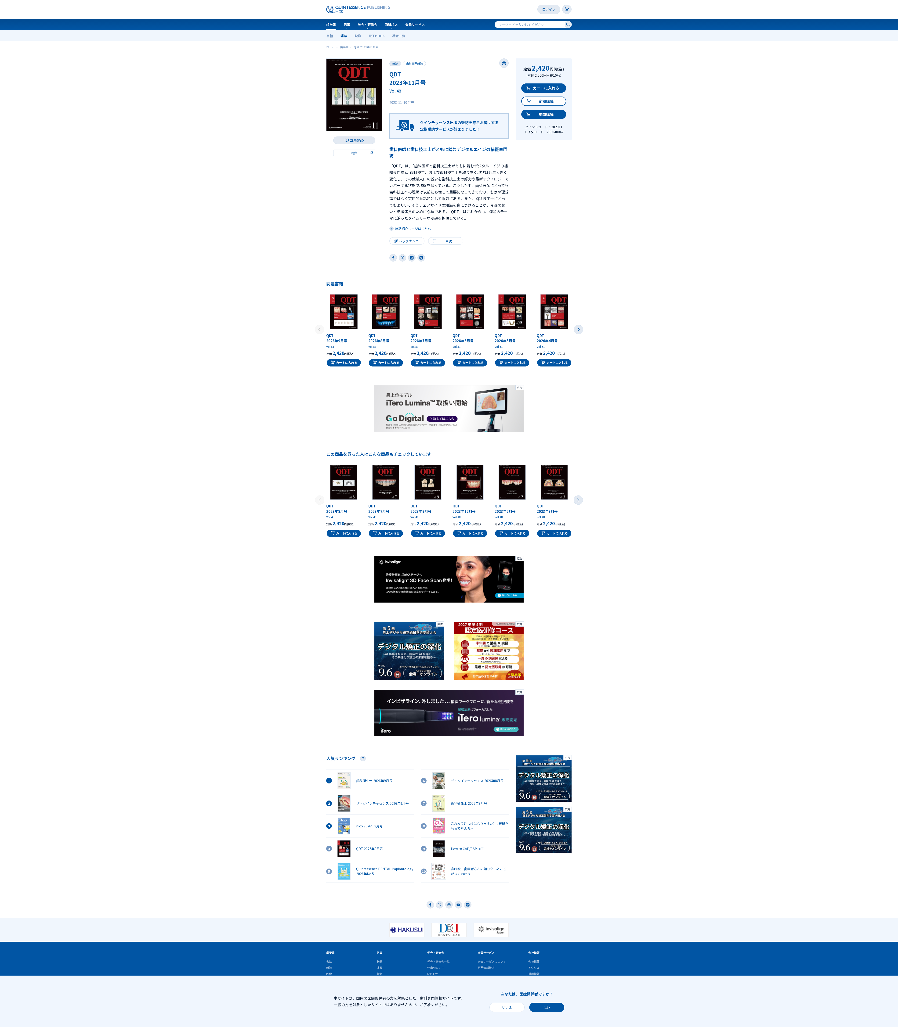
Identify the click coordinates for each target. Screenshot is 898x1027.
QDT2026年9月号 (336, 338)
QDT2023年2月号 (505, 508)
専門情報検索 (486, 968)
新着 (379, 961)
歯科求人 (391, 24)
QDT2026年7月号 (420, 338)
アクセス (533, 968)
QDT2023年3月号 (547, 508)
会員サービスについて (492, 961)
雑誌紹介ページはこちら (413, 228)
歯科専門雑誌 (414, 63)
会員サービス (415, 24)
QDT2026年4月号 (547, 338)
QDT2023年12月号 (464, 508)
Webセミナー (435, 968)
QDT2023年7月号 (378, 508)
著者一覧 (398, 35)
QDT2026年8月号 (378, 338)
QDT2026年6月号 (463, 338)
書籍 (329, 35)
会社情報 (534, 953)
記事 (347, 24)
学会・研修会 (367, 24)
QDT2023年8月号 (336, 508)
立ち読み (357, 140)
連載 (379, 968)
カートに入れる (546, 88)
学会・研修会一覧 (438, 961)
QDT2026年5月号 (505, 338)
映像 (358, 35)
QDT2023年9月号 (420, 508)
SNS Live (432, 974)
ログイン (548, 9)
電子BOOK (377, 35)
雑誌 (343, 35)
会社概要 (534, 961)
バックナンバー (410, 241)
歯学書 (331, 24)
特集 (379, 974)
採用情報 (534, 974)
